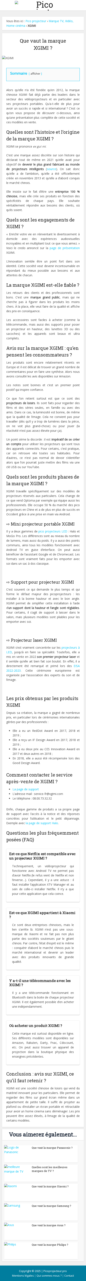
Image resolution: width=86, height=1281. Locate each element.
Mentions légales (23, 1275)
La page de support (26, 789)
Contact (69, 1275)
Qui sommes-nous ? (49, 1275)
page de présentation (65, 248)
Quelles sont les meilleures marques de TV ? (49, 1169)
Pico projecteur (35, 21)
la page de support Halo (42, 823)
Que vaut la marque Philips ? (50, 1245)
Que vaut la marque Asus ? (49, 1225)
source (51, 169)
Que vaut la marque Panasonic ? (52, 1148)
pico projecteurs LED (52, 531)
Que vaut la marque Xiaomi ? (50, 1186)
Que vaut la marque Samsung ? (51, 1206)
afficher (35, 73)
